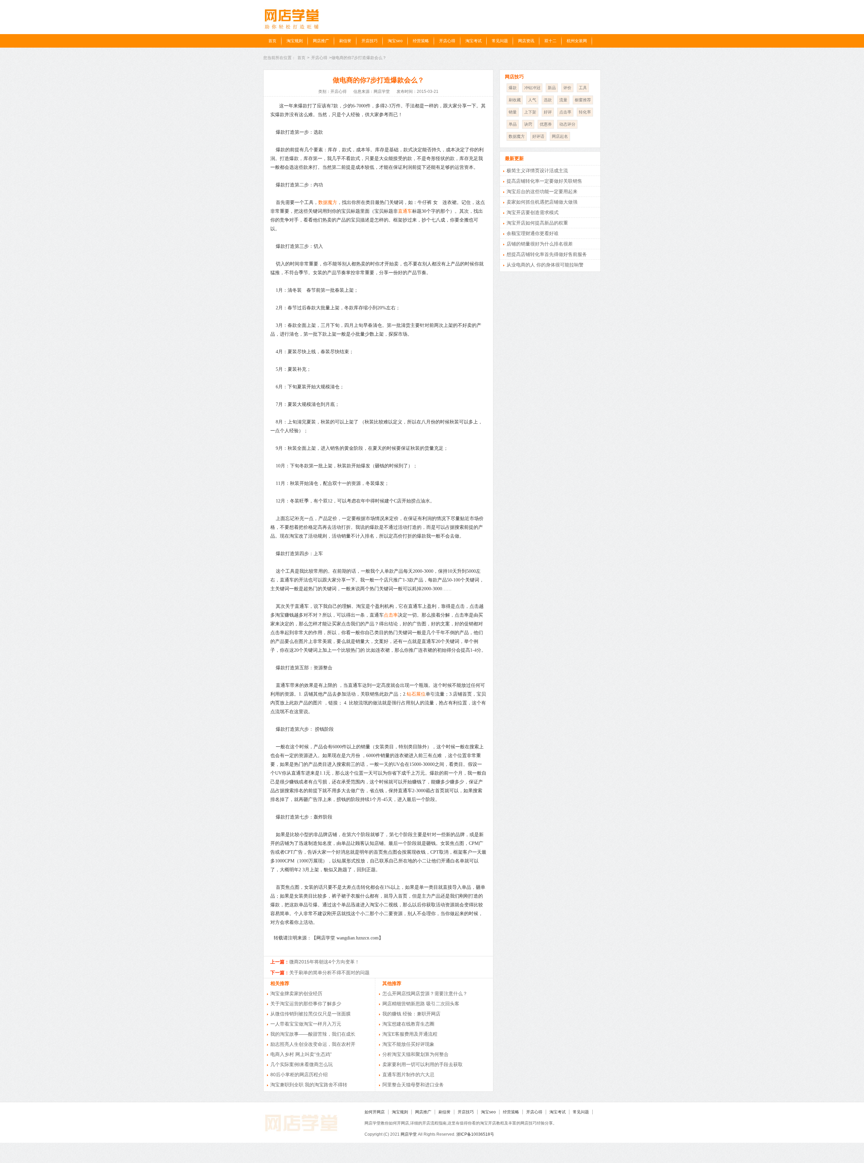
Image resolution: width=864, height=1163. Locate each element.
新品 (552, 87)
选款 (548, 100)
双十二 (550, 40)
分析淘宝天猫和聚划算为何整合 (415, 1054)
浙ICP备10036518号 (475, 1134)
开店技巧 (369, 40)
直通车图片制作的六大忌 (408, 1074)
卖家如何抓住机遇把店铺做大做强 (542, 202)
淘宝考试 (473, 40)
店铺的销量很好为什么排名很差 (540, 244)
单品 (513, 124)
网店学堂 (409, 1134)
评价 (567, 87)
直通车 (405, 211)
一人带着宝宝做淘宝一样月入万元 (305, 1024)
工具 (583, 87)
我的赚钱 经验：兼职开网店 (411, 1013)
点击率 (391, 615)
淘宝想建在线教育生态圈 (408, 1024)
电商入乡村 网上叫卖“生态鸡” (301, 1054)
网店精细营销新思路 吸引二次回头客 (420, 1003)
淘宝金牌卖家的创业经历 (296, 993)
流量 (563, 100)
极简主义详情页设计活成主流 (537, 170)
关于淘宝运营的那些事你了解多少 (305, 1003)
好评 (548, 112)
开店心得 (447, 40)
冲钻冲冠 (532, 87)
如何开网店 (374, 1112)
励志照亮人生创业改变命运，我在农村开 (312, 1044)
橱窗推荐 (583, 100)
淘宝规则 (295, 40)
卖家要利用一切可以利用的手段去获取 (422, 1064)
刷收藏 (515, 100)
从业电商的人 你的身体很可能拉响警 (545, 264)
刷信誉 (345, 40)
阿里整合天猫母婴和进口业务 (413, 1084)
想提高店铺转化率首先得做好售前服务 (547, 254)
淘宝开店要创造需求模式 (533, 212)
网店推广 (321, 40)
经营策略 (421, 40)
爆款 (513, 87)
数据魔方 (327, 202)
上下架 (530, 112)
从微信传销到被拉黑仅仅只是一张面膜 (310, 1013)
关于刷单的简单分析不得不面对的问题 (329, 972)
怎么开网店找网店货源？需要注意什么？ (424, 993)
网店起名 (560, 136)
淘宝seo (395, 40)
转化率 (585, 112)
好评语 (538, 136)
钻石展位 (416, 694)
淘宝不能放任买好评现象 (408, 1044)
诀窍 (528, 124)
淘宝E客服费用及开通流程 (409, 1034)
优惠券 (546, 124)
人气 (532, 100)
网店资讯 (526, 40)
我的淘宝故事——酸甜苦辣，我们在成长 (312, 1034)
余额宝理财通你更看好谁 (533, 233)
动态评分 (567, 124)
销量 (513, 112)
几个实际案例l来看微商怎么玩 (301, 1064)
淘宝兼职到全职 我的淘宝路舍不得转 (308, 1084)
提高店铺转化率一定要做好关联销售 (544, 181)
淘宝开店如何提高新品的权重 (537, 223)
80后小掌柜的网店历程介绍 (299, 1074)
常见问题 (500, 40)
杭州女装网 (577, 40)
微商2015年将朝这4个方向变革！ (324, 961)
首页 (272, 40)
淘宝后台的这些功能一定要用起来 (542, 191)
